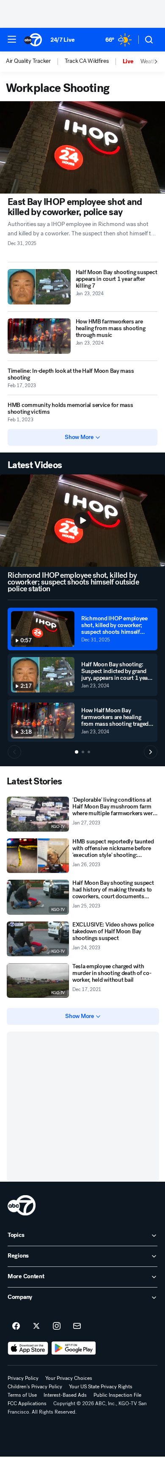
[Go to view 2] (83, 752)
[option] (35, 61)
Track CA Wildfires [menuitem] (87, 61)
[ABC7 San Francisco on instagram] (56, 1326)
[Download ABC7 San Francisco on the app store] (28, 1348)
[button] (12, 39)
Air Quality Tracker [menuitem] (28, 61)
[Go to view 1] (76, 752)
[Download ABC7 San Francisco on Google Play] (74, 1348)
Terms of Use (22, 1395)
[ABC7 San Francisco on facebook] (16, 1326)
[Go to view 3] (89, 752)
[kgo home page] (22, 1205)
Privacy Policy (23, 1378)
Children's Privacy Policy (35, 1386)
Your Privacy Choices (68, 1378)
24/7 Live (62, 40)
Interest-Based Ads (65, 1395)
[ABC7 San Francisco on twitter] (36, 1326)
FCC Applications (27, 1403)
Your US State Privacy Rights (100, 1386)
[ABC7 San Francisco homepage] (33, 39)
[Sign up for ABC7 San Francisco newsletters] (77, 1326)
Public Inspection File (117, 1395)
